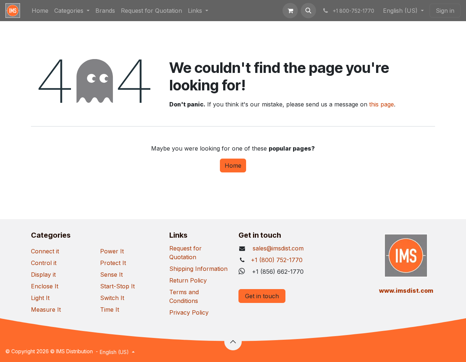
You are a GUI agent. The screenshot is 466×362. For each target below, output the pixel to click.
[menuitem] (40, 10)
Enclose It (44, 286)
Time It (109, 309)
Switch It (112, 297)
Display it (43, 274)
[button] (308, 10)
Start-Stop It (117, 286)
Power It (112, 251)
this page (381, 104)
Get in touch (262, 296)
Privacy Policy (189, 312)
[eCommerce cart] (290, 10)
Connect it (45, 251)
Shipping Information (198, 268)
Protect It (113, 262)
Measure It (46, 309)
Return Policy (188, 280)
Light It (40, 297)
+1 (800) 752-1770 (277, 260)
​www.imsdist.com (406, 290)
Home (233, 165)
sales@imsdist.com (277, 248)
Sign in (445, 10)
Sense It (111, 274)
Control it (43, 262)
